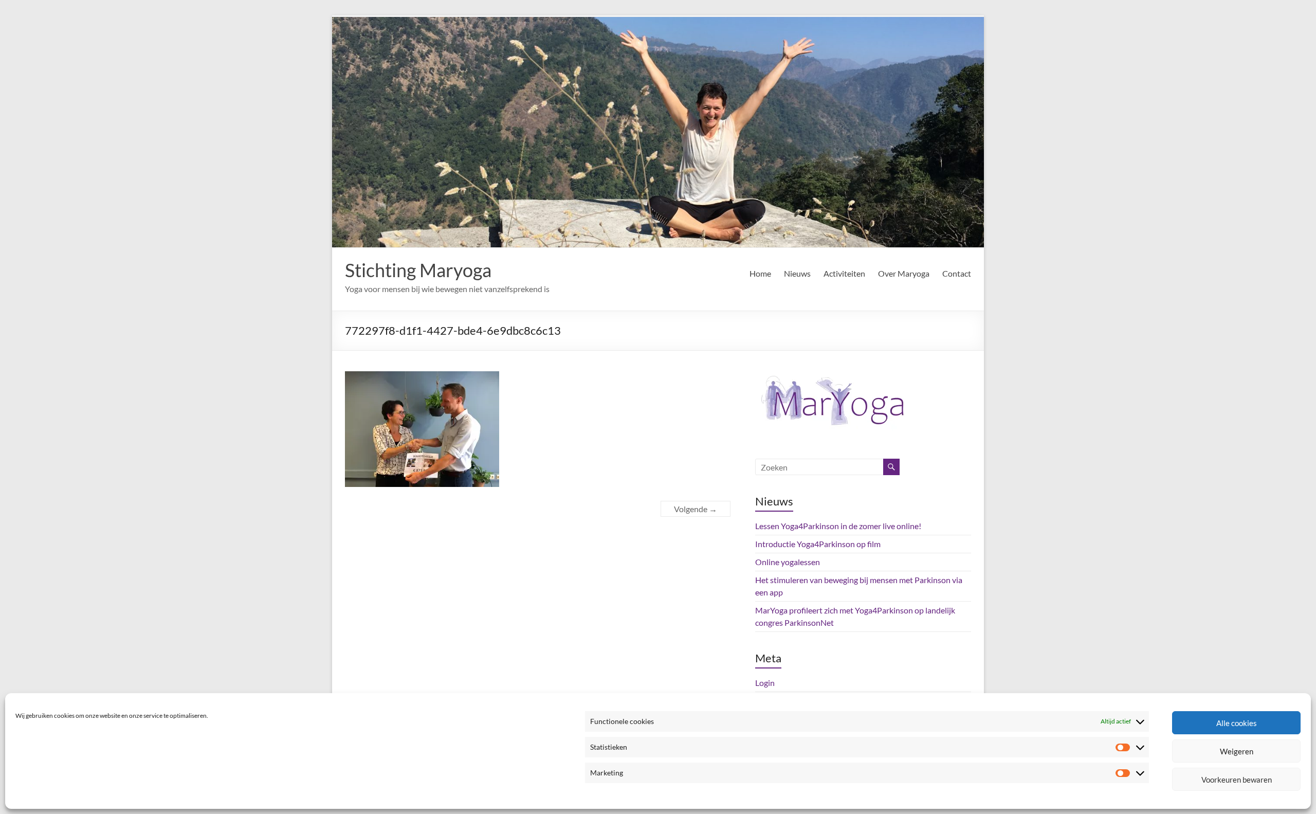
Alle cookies (1236, 723)
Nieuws (797, 273)
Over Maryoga (903, 273)
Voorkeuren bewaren (1236, 779)
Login (765, 683)
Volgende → (695, 509)
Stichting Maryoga (418, 270)
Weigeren (1236, 751)
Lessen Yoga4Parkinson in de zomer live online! (838, 526)
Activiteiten (844, 273)
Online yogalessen (787, 562)
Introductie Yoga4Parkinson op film (818, 544)
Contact (956, 273)
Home (760, 273)
